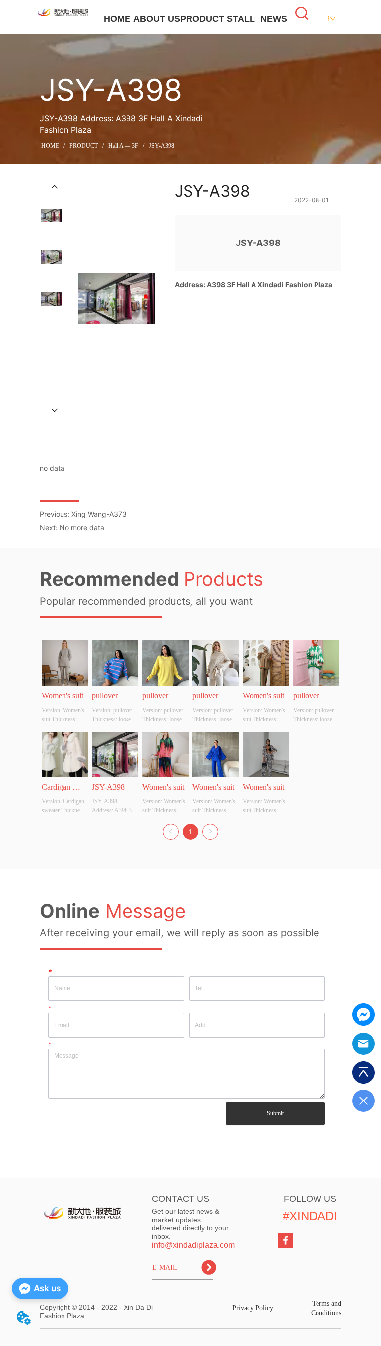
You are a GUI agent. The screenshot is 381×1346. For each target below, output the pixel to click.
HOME (117, 19)
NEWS (273, 19)
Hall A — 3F (123, 145)
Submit (275, 1113)
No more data (82, 527)
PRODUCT (202, 19)
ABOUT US (156, 19)
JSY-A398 (161, 145)
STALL (241, 19)
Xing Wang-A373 (99, 514)
